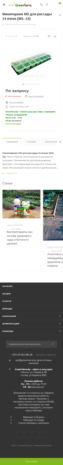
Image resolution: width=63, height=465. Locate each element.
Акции (6, 294)
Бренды (7, 309)
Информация (10, 323)
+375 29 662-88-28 (21, 355)
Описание (12, 142)
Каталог (7, 286)
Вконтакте (20, 434)
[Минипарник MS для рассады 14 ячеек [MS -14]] (31, 62)
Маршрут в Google (33, 420)
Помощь (7, 331)
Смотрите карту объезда (39, 409)
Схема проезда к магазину (33, 423)
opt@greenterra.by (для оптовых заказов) (33, 362)
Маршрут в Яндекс (33, 417)
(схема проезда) (13, 124)
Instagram (28, 434)
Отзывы (31, 142)
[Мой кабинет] (52, 4)
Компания (9, 316)
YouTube (35, 434)
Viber (43, 434)
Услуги (6, 301)
